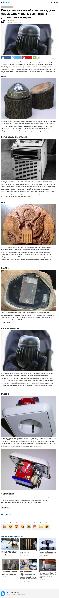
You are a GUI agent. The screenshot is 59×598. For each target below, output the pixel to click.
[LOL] (22, 527)
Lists (11, 7)
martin (7, 20)
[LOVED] (16, 527)
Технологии (5, 7)
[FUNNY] (28, 527)
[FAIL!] (34, 527)
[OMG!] (41, 527)
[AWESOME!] (4, 527)
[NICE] (10, 527)
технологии (5, 507)
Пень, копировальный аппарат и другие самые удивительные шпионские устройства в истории (28, 13)
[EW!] (47, 527)
